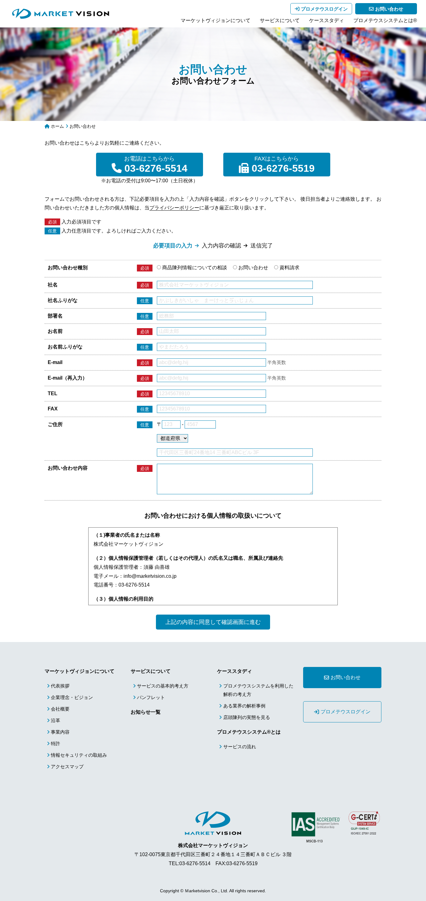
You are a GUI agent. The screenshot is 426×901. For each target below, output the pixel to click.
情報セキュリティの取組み (79, 755)
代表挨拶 (60, 685)
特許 (55, 743)
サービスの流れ (239, 746)
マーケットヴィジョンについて (215, 20)
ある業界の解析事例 (244, 705)
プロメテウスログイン (324, 9)
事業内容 (60, 732)
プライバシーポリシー (174, 207)
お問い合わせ (389, 9)
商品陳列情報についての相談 (194, 267)
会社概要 (60, 709)
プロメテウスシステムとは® (385, 20)
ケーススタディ (326, 20)
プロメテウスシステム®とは (249, 732)
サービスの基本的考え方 (162, 685)
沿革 (55, 720)
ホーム (57, 126)
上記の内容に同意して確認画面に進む (213, 622)
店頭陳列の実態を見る (246, 717)
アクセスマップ (67, 766)
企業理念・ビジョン (72, 697)
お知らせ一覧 (146, 712)
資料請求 (288, 267)
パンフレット (151, 697)
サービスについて (280, 20)
